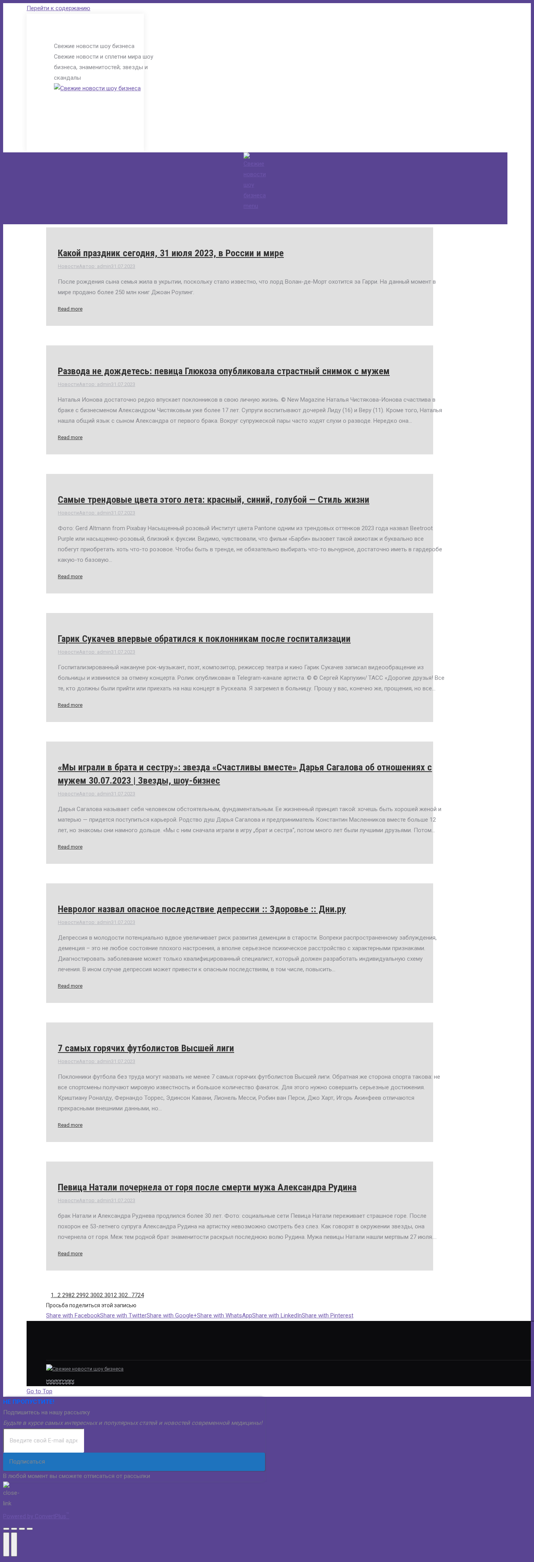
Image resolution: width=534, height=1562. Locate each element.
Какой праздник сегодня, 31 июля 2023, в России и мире (171, 253)
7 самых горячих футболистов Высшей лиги (146, 1048)
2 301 (107, 1295)
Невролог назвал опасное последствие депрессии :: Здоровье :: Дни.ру (202, 909)
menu (251, 205)
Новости (68, 266)
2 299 (79, 1295)
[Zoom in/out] (30, 1529)
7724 (137, 1295)
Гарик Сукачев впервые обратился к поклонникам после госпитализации (204, 638)
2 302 (121, 1295)
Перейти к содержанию (58, 8)
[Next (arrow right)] (14, 1544)
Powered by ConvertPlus (36, 1516)
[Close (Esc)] (6, 1529)
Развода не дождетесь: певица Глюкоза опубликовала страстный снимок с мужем (224, 371)
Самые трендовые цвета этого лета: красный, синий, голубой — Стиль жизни (213, 499)
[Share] (14, 1529)
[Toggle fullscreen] (22, 1529)
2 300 (93, 1295)
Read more (70, 309)
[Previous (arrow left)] (6, 1544)
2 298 (64, 1295)
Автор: (95, 266)
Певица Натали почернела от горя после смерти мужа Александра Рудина (207, 1187)
